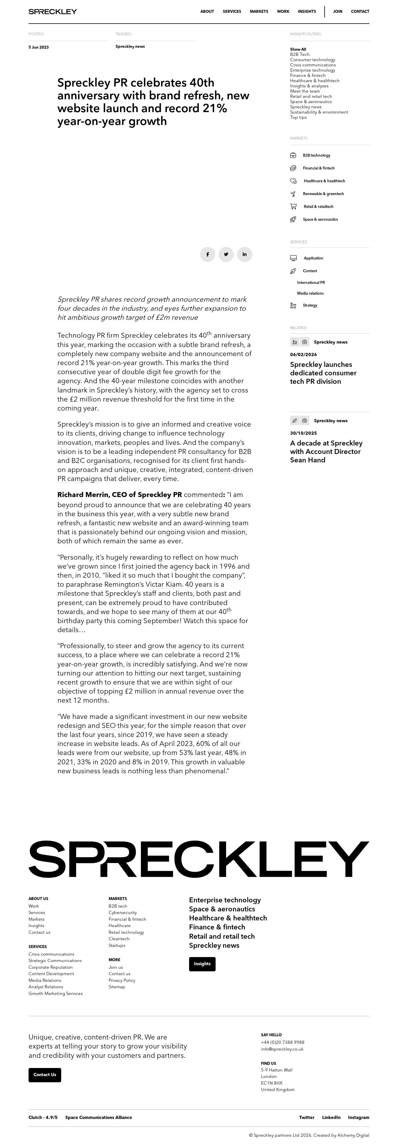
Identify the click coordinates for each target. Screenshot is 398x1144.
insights (307, 11)
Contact (360, 11)
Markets (259, 11)
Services (232, 11)
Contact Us (45, 1075)
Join (337, 11)
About (207, 11)
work (283, 11)
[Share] (207, 254)
